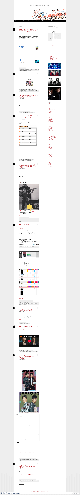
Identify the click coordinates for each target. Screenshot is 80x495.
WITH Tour (50, 118)
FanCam (50, 166)
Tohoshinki (29, 70)
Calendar (50, 131)
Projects (52, 20)
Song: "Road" (26, 70)
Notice (50, 161)
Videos (29, 111)
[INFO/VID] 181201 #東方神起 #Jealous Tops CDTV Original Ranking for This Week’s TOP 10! (27, 117)
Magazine (49, 125)
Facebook (50, 148)
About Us (28, 20)
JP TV (27, 111)
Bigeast (22, 90)
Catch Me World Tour (52, 109)
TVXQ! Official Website (52, 51)
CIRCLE (50, 110)
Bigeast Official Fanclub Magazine (28, 90)
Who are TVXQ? (22, 20)
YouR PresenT (51, 119)
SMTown (50, 111)
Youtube (31, 350)
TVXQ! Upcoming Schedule (45, 20)
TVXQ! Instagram (52, 56)
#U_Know (30, 452)
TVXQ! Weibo (51, 59)
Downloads (25, 89)
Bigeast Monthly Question (52, 137)
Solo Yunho (49, 155)
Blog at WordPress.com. (34, 491)
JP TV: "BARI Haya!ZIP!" (29, 480)
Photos (34, 89)
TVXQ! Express (40, 3)
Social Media (50, 147)
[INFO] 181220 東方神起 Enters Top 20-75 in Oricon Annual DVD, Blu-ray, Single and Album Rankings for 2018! (27, 30)
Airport (50, 144)
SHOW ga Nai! (51, 139)
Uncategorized (50, 164)
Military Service (50, 128)
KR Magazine (51, 127)
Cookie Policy (18, 493)
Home (16, 20)
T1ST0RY (50, 112)
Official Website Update (30, 89)
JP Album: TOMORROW (30, 69)
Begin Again (50, 108)
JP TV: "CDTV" (28, 160)
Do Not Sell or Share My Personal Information (43, 491)
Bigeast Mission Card (52, 136)
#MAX (35, 452)
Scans (50, 146)
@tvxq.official (27, 452)
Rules (32, 20)
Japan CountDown (23, 112)
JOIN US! (37, 20)
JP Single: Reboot (21, 70)
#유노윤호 (33, 452)
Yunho (27, 304)
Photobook (50, 134)
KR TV (25, 350)
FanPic (50, 145)
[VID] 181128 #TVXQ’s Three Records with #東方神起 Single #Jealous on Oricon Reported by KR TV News (28, 328)
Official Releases (50, 130)
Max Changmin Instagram (53, 61)
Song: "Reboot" (27, 303)
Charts (25, 111)
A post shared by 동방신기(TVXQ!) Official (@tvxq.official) (29, 439)
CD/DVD (23, 89)
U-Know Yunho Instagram (53, 60)
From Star (50, 138)
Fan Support (50, 122)
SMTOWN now (51, 140)
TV (48, 157)
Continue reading (21, 65)
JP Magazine (51, 126)
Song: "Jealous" (23, 303)
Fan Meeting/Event (50, 121)
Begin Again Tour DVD (24, 69)
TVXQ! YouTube (52, 57)
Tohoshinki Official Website (53, 52)
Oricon (25, 217)
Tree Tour (50, 117)
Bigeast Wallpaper (34, 90)
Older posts (21, 484)
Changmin (22, 459)
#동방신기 (23, 452)
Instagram (23, 217)
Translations (50, 156)
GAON (50, 104)
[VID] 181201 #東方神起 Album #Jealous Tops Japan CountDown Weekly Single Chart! (27, 96)
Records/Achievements (33, 302)
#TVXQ (21, 452)
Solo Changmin (50, 154)
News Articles (50, 129)
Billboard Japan (23, 302)
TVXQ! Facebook (52, 55)
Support (50, 163)
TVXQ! (36, 351)
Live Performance (51, 167)
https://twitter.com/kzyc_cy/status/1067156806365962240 (26, 474)
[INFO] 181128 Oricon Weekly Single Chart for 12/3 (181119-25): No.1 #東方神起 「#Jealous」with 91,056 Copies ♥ (28, 309)
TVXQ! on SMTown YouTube (53, 58)
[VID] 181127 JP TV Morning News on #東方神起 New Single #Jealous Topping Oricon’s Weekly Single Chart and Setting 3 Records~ (27, 465)
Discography (52, 46)
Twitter (31, 159)
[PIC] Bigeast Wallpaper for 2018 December (27, 74)
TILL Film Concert (51, 113)
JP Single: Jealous (36, 69)
